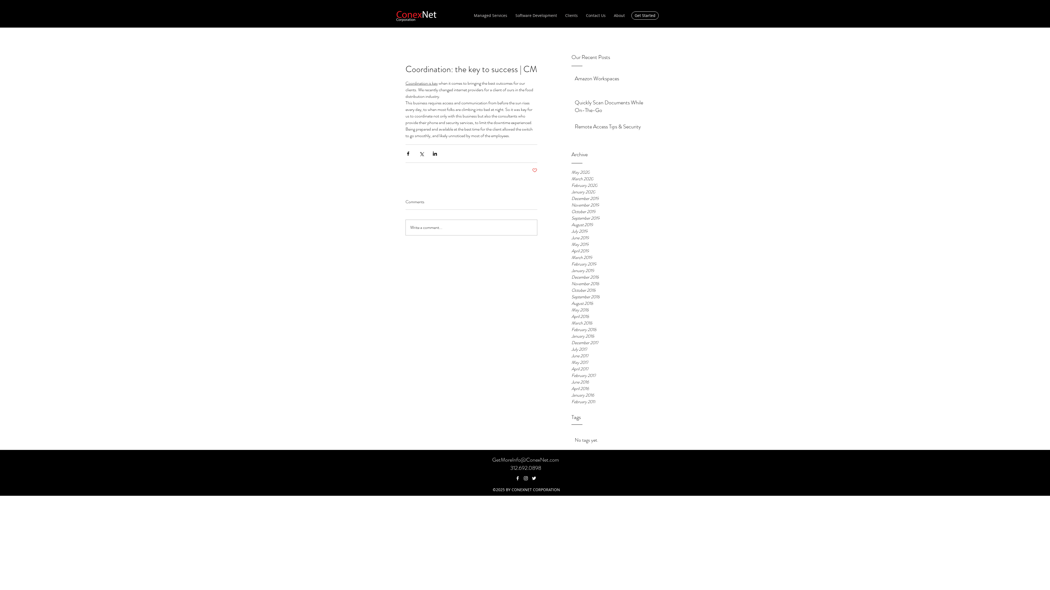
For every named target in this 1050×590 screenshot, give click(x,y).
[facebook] (517, 478)
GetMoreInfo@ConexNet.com (525, 460)
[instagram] (526, 478)
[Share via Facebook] (408, 153)
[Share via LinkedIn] (435, 153)
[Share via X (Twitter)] (421, 153)
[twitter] (534, 478)
